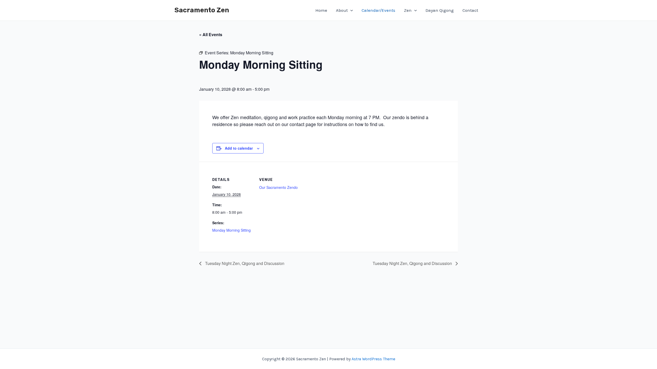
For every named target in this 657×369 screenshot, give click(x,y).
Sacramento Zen (202, 10)
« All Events (210, 34)
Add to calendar (239, 148)
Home (321, 10)
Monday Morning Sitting (231, 230)
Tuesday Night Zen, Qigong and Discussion (244, 263)
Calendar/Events (378, 10)
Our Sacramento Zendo (278, 187)
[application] (350, 10)
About (342, 10)
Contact (470, 10)
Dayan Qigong (440, 10)
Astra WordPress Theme (373, 358)
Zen (408, 10)
